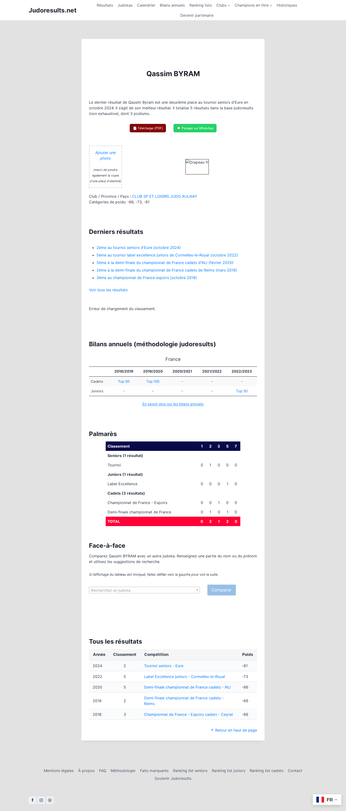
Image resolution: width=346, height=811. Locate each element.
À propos (86, 770)
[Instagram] (41, 800)
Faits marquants (154, 770)
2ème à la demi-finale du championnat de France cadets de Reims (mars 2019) (167, 270)
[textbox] (144, 590)
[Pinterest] (50, 800)
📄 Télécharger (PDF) (148, 128)
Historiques (287, 5)
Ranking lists (200, 5)
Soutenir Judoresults (173, 778)
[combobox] (144, 590)
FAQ (102, 770)
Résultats (105, 5)
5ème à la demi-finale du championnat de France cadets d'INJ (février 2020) (165, 262)
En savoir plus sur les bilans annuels (173, 404)
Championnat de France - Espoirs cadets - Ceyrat (188, 714)
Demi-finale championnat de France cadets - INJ (187, 687)
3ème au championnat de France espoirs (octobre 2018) (147, 277)
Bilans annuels (172, 5)
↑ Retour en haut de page (233, 730)
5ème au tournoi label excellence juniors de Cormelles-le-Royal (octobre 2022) (167, 255)
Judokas (125, 5)
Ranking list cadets (266, 770)
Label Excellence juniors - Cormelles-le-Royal (184, 676)
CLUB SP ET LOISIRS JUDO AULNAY (164, 196)
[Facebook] (32, 800)
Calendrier (146, 5)
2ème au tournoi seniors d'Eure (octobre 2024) (139, 247)
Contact (295, 770)
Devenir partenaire (196, 15)
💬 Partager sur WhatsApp (195, 128)
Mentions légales (59, 770)
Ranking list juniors (228, 770)
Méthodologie (123, 770)
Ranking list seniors (190, 770)
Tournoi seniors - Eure (163, 665)
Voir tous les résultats (108, 289)
